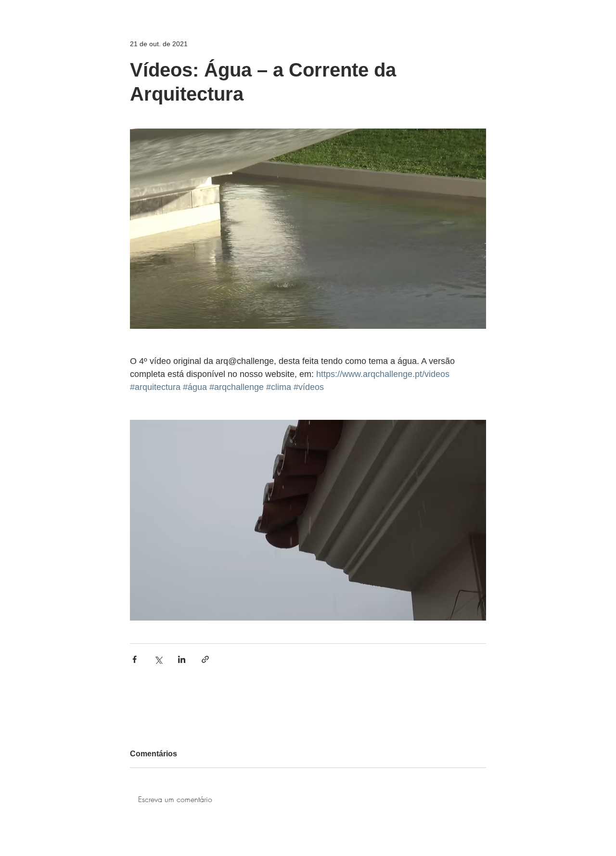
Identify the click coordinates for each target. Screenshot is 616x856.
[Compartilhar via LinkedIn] (181, 659)
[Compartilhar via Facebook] (134, 659)
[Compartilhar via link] (205, 659)
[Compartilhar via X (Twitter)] (158, 659)
